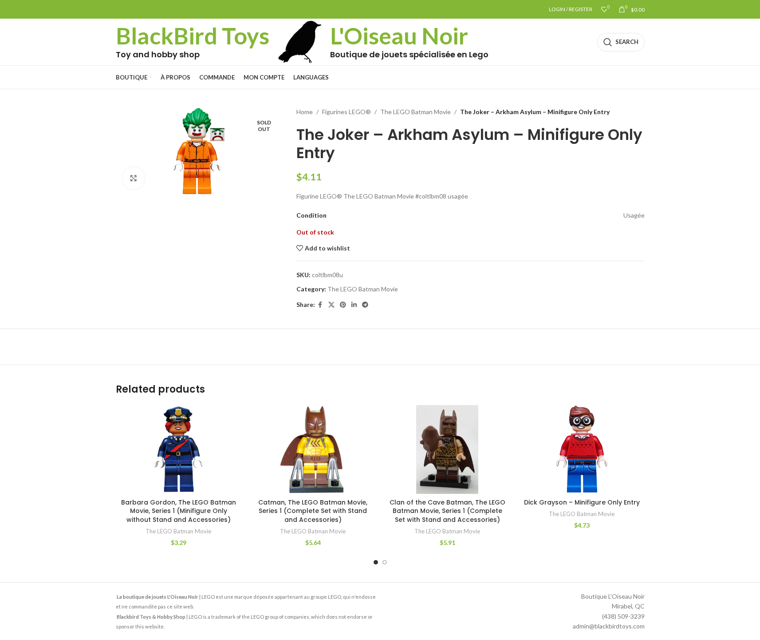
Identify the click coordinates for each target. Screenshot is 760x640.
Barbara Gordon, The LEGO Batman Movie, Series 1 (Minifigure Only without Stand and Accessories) (178, 511)
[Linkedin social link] (354, 305)
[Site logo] (300, 41)
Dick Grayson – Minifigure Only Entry (582, 502)
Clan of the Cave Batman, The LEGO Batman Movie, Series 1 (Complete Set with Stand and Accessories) (447, 511)
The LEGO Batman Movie (415, 111)
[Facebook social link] (320, 305)
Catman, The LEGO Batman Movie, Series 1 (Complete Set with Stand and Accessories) (312, 511)
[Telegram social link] (365, 305)
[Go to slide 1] (376, 562)
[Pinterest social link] (343, 305)
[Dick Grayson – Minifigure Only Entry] (582, 449)
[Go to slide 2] (384, 562)
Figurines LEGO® (346, 111)
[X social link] (331, 305)
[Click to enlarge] (133, 178)
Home (304, 111)
